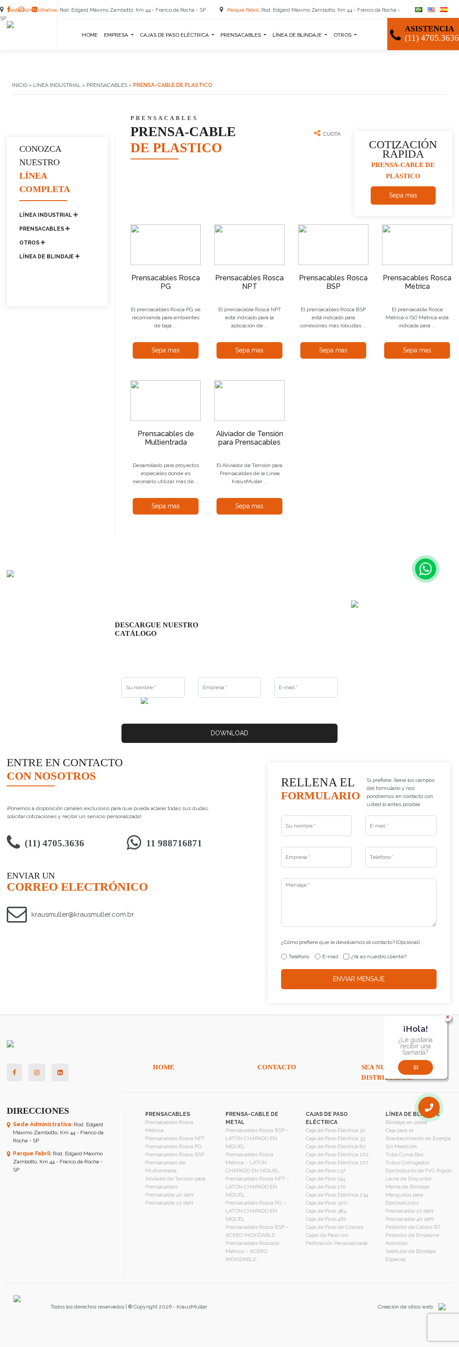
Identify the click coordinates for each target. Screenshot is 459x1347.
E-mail (330, 956)
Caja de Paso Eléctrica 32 (335, 1130)
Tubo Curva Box (404, 1154)
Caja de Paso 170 (326, 1187)
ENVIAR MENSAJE (359, 978)
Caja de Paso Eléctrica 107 (337, 1162)
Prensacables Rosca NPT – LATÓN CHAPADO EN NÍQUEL (257, 1186)
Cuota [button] (332, 134)
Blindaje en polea (406, 1122)
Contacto (276, 1067)
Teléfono (299, 956)
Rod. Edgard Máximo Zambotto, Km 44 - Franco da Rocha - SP (107, 10)
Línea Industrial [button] (46, 215)
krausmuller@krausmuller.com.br (82, 914)
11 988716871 (174, 843)
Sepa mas (403, 195)
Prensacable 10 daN (169, 1203)
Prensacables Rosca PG (173, 1146)
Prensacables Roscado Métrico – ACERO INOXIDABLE (252, 1251)
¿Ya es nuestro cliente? (379, 956)
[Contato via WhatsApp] (425, 568)
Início (19, 85)
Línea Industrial (57, 85)
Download (229, 733)
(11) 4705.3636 (54, 843)
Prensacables (107, 85)
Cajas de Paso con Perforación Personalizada (337, 1239)
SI (415, 1067)
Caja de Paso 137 (325, 1170)
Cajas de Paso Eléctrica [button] (175, 35)
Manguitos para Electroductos (404, 1199)
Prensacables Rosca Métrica (169, 1126)
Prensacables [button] (241, 35)
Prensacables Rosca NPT (175, 1138)
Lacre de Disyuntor (408, 1178)
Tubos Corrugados (407, 1162)
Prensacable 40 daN (169, 1195)
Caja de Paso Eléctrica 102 (337, 1154)
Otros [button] (343, 35)
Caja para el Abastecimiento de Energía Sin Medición (418, 1138)
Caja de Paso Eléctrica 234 (337, 1195)
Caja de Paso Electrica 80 (336, 1146)
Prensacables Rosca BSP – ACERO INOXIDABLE (257, 1231)
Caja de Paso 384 (326, 1211)
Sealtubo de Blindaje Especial (410, 1255)
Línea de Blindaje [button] (298, 35)
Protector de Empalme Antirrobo (412, 1239)
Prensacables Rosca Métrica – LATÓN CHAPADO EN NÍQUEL (252, 1162)
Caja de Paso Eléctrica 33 (335, 1138)
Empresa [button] (117, 35)
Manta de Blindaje (407, 1187)
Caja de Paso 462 (326, 1219)
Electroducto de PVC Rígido (418, 1170)
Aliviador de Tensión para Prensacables (175, 1182)
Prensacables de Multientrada (165, 1166)
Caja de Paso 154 (325, 1178)
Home (90, 35)
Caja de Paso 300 (326, 1203)
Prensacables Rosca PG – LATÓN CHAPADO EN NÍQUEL (255, 1211)
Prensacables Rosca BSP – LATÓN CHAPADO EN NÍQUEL (257, 1138)
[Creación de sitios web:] (440, 1307)
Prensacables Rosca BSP (174, 1154)
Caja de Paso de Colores (334, 1227)
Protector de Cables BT (413, 1227)
